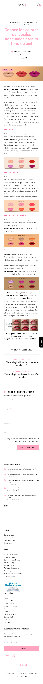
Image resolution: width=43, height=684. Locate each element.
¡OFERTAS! (7, 611)
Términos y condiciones (11, 571)
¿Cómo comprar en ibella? (12, 554)
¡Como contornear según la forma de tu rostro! (21, 469)
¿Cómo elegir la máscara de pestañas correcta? (21, 374)
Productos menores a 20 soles (13, 573)
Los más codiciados (10, 614)
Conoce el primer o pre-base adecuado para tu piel (23, 474)
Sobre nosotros (9, 535)
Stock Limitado (8, 617)
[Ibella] (21, 5)
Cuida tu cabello (9, 603)
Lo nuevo (7, 620)
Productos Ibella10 (9, 576)
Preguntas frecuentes (10, 557)
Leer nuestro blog (9, 540)
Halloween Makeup (9, 601)
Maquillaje (7, 598)
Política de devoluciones (11, 568)
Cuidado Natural (9, 609)
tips (11, 69)
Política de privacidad (10, 565)
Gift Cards (7, 622)
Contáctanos (8, 543)
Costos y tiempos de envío (12, 560)
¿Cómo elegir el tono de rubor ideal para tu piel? (21, 362)
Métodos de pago (9, 563)
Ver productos (8, 538)
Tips (23, 55)
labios (5, 69)
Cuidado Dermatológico (11, 606)
